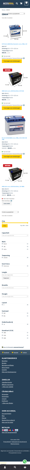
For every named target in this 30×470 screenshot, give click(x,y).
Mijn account (5, 467)
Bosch (5, 243)
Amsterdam (5, 396)
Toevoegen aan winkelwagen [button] (12, 61)
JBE (4, 246)
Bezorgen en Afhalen (8, 365)
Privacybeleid (7, 441)
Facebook (6, 352)
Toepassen (6, 278)
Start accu (6, 266)
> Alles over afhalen (7, 403)
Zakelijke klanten (7, 382)
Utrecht (4, 399)
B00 (4, 313)
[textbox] (15, 235)
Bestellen (4, 361)
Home (3, 10)
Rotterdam (5, 394)
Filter (4, 226)
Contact (19, 453)
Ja (4, 324)
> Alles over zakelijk (7, 387)
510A (5, 335)
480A (5, 332)
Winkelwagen (23, 465)
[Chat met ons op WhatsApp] (24, 461)
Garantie (4, 370)
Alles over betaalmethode (9, 432)
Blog (3, 416)
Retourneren (5, 367)
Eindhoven (5, 401)
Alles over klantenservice (9, 372)
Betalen (4, 363)
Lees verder (7, 203)
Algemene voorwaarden (7, 451)
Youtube (16, 352)
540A (5, 338)
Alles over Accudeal (7, 422)
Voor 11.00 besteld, (13, 347)
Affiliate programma (7, 385)
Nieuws (4, 418)
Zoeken (15, 467)
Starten (5, 257)
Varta (5, 249)
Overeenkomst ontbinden (22, 451)
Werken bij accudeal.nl (8, 420)
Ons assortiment (6, 413)
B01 (4, 316)
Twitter (25, 352)
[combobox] (15, 235)
